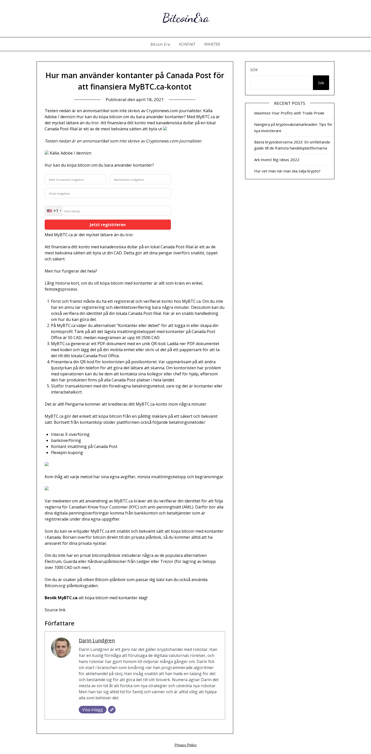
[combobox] (54, 211)
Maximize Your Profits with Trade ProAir (289, 112)
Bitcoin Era (160, 44)
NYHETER (212, 44)
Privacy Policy (186, 745)
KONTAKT (187, 44)
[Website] (112, 709)
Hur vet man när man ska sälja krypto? (287, 170)
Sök (254, 69)
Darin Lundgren (97, 640)
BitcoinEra (185, 18)
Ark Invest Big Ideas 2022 (276, 159)
